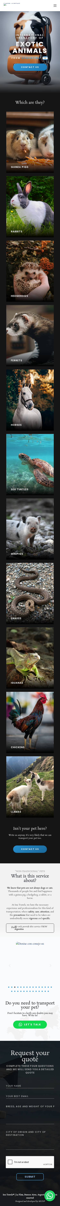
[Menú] (55, 5)
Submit (30, 1177)
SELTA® (41, 1201)
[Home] (12, 5)
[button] (10, 965)
